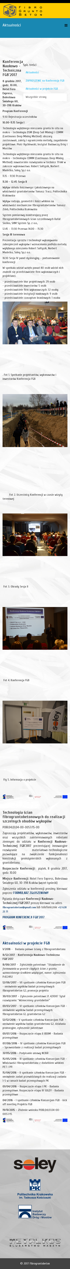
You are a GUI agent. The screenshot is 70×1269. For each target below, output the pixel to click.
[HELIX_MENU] (66, 25)
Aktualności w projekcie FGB (42, 88)
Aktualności (32, 72)
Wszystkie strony (36, 97)
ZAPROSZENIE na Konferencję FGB (45, 80)
